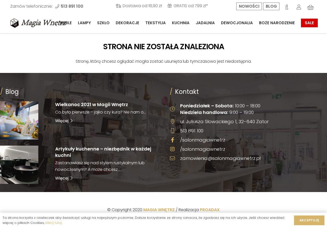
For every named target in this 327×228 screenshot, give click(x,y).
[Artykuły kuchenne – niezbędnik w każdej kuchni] (78, 165)
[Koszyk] (311, 7)
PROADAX (210, 210)
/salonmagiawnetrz (202, 140)
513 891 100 (191, 131)
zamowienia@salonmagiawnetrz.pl (220, 158)
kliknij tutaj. (53, 222)
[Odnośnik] (38, 23)
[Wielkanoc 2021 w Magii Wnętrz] (78, 120)
